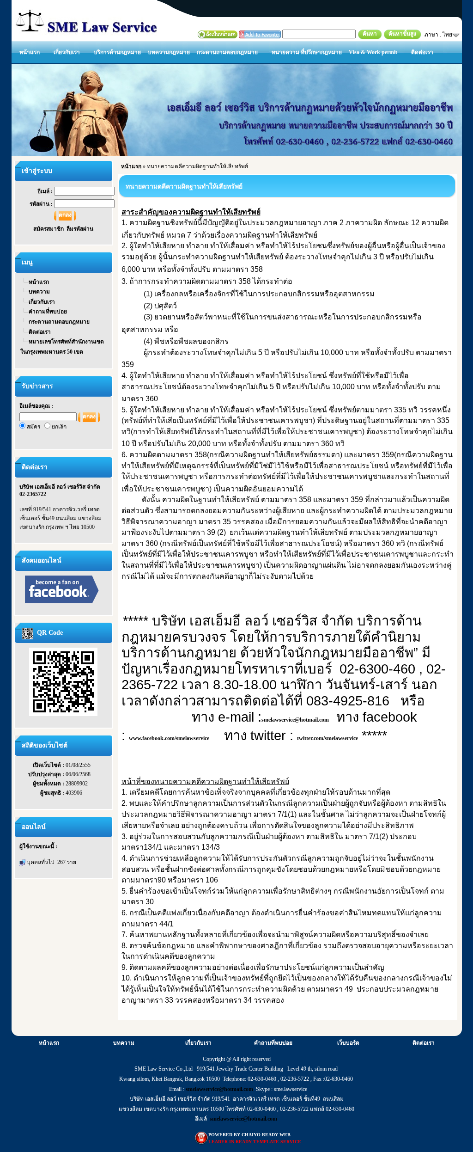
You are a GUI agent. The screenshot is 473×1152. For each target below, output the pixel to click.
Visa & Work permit (373, 52)
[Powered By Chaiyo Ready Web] (201, 1137)
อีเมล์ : (45, 191)
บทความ (39, 291)
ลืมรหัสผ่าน (80, 229)
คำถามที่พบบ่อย (48, 311)
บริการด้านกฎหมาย (117, 52)
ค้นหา (370, 34)
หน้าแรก (29, 52)
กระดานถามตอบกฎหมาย (227, 52)
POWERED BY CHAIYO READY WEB (249, 1134)
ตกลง (65, 215)
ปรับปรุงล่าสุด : (47, 774)
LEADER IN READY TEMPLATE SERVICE (254, 1141)
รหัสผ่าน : (42, 204)
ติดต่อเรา (422, 52)
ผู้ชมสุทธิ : (53, 793)
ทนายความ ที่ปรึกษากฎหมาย (307, 52)
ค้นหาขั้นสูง (402, 34)
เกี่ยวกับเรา (67, 52)
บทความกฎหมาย (169, 52)
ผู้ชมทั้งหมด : (49, 783)
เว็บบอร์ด (348, 1043)
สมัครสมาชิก (50, 229)
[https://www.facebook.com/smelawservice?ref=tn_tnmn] (62, 589)
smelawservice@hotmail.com (295, 720)
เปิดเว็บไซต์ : (49, 765)
